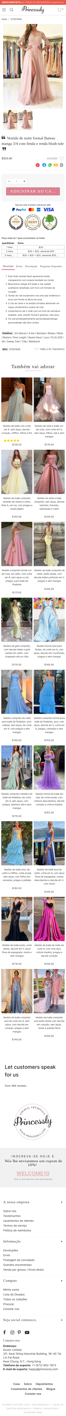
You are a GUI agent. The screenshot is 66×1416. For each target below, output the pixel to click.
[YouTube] (27, 1332)
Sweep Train (13, 341)
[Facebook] (6, 1332)
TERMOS (37, 1408)
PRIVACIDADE (51, 1408)
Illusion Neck (35, 337)
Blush (60, 333)
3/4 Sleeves (20, 333)
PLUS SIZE (56, 337)
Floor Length (19, 337)
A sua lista (52, 158)
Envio (19, 266)
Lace (46, 337)
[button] (12, 440)
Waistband (34, 341)
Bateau (51, 333)
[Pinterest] (20, 1332)
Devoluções (31, 266)
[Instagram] (13, 1332)
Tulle (24, 341)
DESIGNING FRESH (33, 1412)
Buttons (7, 337)
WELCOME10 (33, 1173)
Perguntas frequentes (51, 266)
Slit (3, 341)
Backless (41, 333)
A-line (32, 333)
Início (4, 19)
